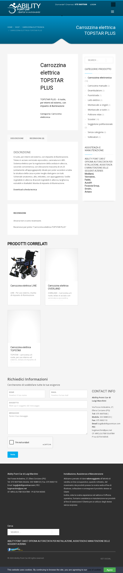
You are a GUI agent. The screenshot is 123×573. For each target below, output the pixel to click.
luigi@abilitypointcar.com (24, 485)
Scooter (91, 119)
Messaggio (14, 413)
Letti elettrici (94, 100)
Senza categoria (95, 132)
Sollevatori (93, 137)
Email (53, 392)
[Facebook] (101, 4)
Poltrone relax (94, 114)
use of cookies (94, 570)
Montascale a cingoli (98, 104)
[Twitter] (106, 4)
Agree (110, 570)
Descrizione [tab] (16, 138)
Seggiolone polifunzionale (100, 124)
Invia (12, 454)
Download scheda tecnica (25, 189)
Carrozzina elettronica (100, 77)
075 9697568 (81, 4)
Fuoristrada (93, 95)
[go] (109, 60)
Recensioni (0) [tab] (37, 138)
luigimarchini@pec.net (17, 488)
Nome (11, 392)
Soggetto (14, 403)
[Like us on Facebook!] (113, 559)
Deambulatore (95, 90)
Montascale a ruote (97, 109)
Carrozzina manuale (97, 85)
